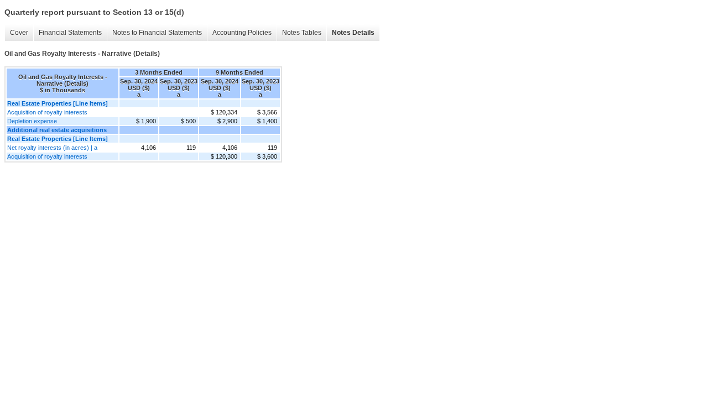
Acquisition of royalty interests (47, 112)
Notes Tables (301, 32)
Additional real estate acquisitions (57, 130)
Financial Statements (70, 32)
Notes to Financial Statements (157, 32)
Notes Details (353, 32)
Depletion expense (32, 121)
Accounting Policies (242, 32)
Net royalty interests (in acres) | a (52, 147)
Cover (19, 32)
